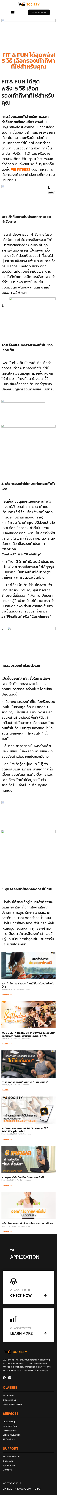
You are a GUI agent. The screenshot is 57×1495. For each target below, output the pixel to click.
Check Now (21, 1295)
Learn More (21, 1333)
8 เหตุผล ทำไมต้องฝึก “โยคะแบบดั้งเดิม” (23, 1177)
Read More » (6, 994)
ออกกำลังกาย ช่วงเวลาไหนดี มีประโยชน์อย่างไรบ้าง (27, 985)
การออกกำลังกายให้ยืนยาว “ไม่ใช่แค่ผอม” (24, 1082)
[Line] (9, 1377)
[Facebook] (4, 1377)
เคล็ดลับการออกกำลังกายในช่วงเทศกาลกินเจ (27, 1223)
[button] (12, 12)
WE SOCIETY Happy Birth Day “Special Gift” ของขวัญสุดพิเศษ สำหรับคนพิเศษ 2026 (28, 1034)
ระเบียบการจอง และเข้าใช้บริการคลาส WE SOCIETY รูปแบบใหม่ (24, 1129)
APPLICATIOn (24, 1257)
